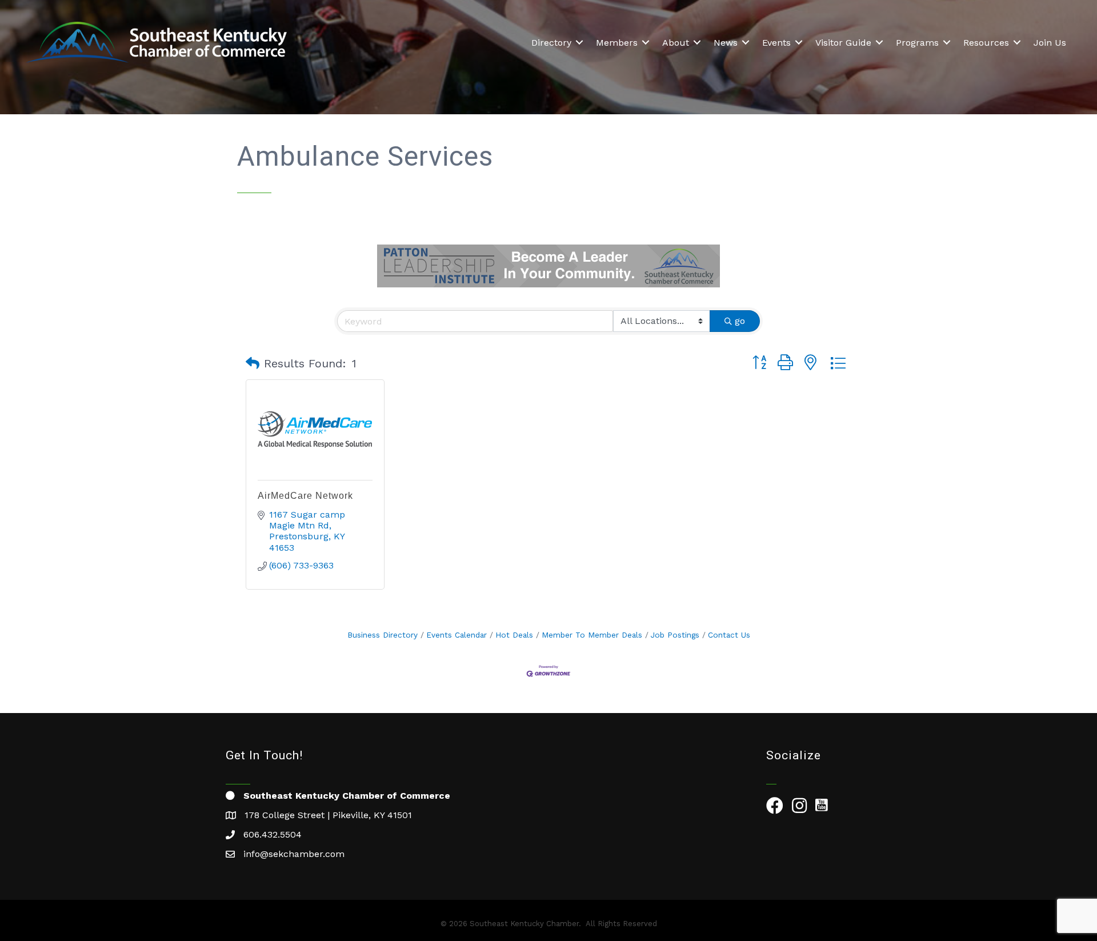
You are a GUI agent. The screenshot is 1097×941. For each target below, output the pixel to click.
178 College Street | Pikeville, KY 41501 (328, 815)
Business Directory (382, 634)
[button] (252, 363)
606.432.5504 (272, 834)
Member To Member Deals (592, 634)
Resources (986, 42)
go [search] (740, 320)
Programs (917, 42)
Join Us (1050, 42)
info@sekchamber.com (294, 853)
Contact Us (729, 634)
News (726, 42)
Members (617, 42)
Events (776, 42)
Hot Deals (514, 634)
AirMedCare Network (305, 495)
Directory (551, 42)
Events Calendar (456, 634)
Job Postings (675, 634)
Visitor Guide (843, 42)
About (675, 42)
